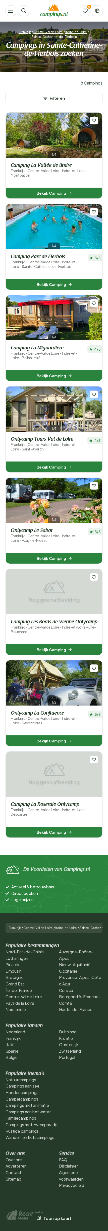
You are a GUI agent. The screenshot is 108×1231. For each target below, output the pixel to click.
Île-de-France (19, 990)
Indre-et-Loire (76, 32)
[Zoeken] (24, 11)
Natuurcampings (21, 1079)
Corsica (66, 990)
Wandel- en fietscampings (30, 1137)
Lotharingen (17, 958)
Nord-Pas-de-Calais (25, 951)
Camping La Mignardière (44, 353)
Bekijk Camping (51, 193)
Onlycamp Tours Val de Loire (44, 444)
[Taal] (97, 11)
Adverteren (16, 1166)
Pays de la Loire (20, 1003)
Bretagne (15, 977)
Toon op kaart (57, 1218)
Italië (10, 1044)
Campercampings (22, 1099)
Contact (13, 1172)
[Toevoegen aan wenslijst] (94, 120)
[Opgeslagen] (85, 11)
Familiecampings (21, 1118)
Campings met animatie (27, 1105)
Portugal (67, 1057)
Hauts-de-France (75, 1009)
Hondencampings (22, 1092)
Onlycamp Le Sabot (44, 535)
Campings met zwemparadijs (32, 1124)
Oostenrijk (68, 1044)
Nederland (15, 1031)
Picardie (13, 964)
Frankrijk (25, 32)
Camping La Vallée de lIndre (49, 170)
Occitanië (68, 971)
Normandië (16, 1009)
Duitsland (68, 1031)
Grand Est (15, 983)
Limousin (14, 971)
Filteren (57, 98)
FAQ (63, 1159)
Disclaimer (68, 1166)
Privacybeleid (71, 1185)
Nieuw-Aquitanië (74, 964)
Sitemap (13, 1179)
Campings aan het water (28, 1111)
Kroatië (66, 1038)
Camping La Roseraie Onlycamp (49, 809)
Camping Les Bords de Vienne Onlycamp (54, 627)
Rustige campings (22, 1131)
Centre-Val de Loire (48, 32)
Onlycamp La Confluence (44, 718)
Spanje (12, 1051)
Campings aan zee (22, 1086)
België (12, 1057)
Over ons (14, 1159)
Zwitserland (70, 1051)
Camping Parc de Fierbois (44, 261)
